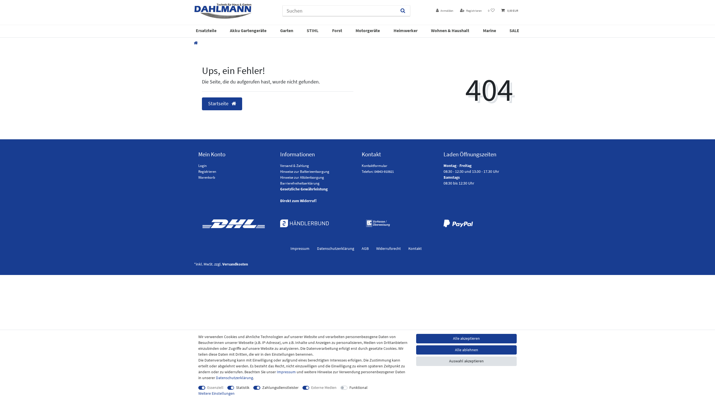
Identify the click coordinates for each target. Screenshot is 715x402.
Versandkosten (235, 264)
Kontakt (415, 248)
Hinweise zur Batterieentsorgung (304, 171)
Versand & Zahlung (294, 166)
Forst (337, 30)
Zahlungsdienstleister (280, 387)
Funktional (358, 387)
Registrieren (207, 171)
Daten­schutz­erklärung (335, 248)
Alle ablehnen (466, 349)
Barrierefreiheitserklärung (300, 183)
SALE (514, 30)
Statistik (242, 387)
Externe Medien (324, 387)
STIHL (312, 30)
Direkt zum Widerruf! (298, 200)
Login (202, 166)
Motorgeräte (368, 30)
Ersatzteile (206, 30)
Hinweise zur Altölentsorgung (302, 177)
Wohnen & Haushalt (450, 30)
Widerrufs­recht (388, 248)
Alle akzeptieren (466, 338)
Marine (489, 30)
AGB (365, 248)
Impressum (299, 248)
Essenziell (215, 387)
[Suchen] (403, 11)
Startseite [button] (219, 103)
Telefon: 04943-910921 (378, 171)
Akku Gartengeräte (248, 30)
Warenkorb (206, 177)
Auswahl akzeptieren (466, 360)
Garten (286, 30)
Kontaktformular (374, 166)
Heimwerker (406, 30)
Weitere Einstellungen (216, 393)
